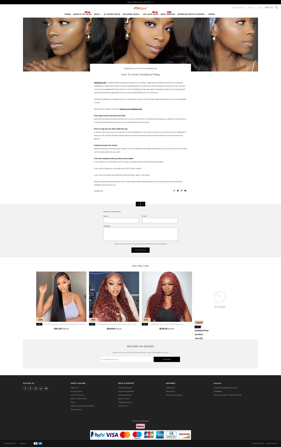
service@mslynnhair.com (228, 388)
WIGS (96, 14)
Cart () (269, 7)
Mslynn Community (79, 399)
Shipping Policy (125, 395)
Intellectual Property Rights (82, 406)
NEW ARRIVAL (168, 14)
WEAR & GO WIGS (82, 14)
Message (106, 226)
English (251, 7)
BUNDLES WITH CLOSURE (191, 14)
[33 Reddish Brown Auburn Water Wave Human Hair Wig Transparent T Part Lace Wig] (114, 297)
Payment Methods (126, 391)
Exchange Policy (125, 402)
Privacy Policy (77, 391)
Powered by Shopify (258, 443)
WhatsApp (218, 391)
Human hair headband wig (147, 68)
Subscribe (167, 359)
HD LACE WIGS (150, 14)
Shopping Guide (125, 388)
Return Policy (124, 399)
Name (105, 216)
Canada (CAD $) (238, 7)
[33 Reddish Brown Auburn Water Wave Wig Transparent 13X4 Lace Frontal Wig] (167, 297)
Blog (73, 402)
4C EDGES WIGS (112, 14)
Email (144, 216)
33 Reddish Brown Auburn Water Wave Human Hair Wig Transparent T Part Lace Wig (112, 324)
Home (68, 14)
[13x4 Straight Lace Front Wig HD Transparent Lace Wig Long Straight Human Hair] (61, 297)
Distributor (170, 391)
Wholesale (170, 388)
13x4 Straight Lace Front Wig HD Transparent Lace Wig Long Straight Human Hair (61, 324)
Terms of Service (78, 395)
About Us (74, 388)
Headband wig (129, 68)
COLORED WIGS (130, 14)
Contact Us (123, 406)
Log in (260, 7)
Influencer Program (174, 395)
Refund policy (76, 410)
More (212, 14)
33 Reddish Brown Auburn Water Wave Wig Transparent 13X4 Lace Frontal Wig (162, 324)
